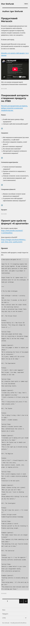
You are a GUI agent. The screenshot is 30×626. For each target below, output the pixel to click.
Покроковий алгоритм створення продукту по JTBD (14, 98)
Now (3, 610)
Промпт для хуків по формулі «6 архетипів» (15, 222)
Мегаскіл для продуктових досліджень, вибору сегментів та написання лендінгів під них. (14, 108)
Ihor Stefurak (7, 4)
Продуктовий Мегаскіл (9, 20)
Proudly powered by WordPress (18, 623)
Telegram (5, 614)
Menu (26, 3)
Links (4, 618)
